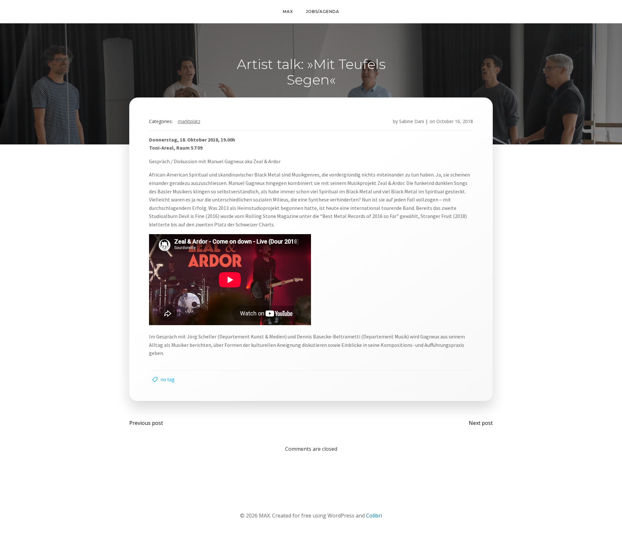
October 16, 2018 (454, 121)
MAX (288, 11)
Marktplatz (189, 121)
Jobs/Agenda (322, 11)
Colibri (374, 515)
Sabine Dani (411, 121)
